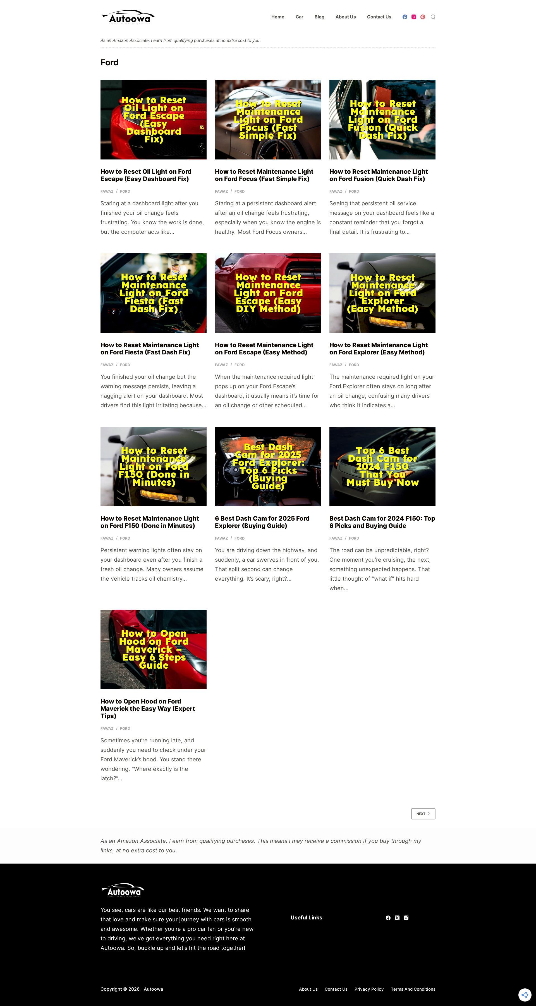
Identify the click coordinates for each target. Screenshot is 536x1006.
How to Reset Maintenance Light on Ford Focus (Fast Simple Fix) (264, 175)
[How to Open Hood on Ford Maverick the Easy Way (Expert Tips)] (153, 649)
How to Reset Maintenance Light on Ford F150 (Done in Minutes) (149, 522)
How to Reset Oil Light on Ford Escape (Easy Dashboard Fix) (146, 175)
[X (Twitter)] (397, 918)
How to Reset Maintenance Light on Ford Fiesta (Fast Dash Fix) (149, 348)
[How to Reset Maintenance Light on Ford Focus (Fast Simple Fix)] (268, 119)
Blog (319, 17)
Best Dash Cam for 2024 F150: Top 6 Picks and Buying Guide (382, 522)
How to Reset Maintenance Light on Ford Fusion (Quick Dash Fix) (378, 175)
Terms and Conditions (413, 989)
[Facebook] (405, 17)
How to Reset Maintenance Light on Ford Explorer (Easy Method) (378, 348)
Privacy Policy (369, 989)
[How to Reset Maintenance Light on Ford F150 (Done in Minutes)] (153, 466)
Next (421, 814)
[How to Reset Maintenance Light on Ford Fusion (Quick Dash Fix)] (382, 119)
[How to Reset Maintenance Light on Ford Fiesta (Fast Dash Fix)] (153, 293)
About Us (346, 17)
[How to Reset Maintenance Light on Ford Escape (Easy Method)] (268, 293)
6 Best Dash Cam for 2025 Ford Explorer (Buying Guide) (262, 522)
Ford (125, 191)
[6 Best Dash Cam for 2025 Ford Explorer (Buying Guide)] (268, 466)
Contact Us (379, 17)
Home (277, 17)
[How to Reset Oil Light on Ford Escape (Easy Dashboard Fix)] (153, 119)
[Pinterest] (422, 17)
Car (299, 17)
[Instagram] (413, 17)
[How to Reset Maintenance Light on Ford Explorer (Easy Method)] (382, 293)
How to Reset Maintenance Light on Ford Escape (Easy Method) (264, 348)
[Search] (433, 17)
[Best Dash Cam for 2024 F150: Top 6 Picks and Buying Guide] (382, 466)
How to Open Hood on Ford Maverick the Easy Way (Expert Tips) (147, 709)
